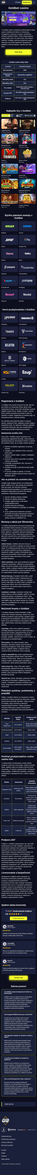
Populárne (4, 115)
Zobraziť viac (18, 977)
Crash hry (21, 115)
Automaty (30, 115)
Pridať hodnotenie (18, 918)
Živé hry (12, 115)
